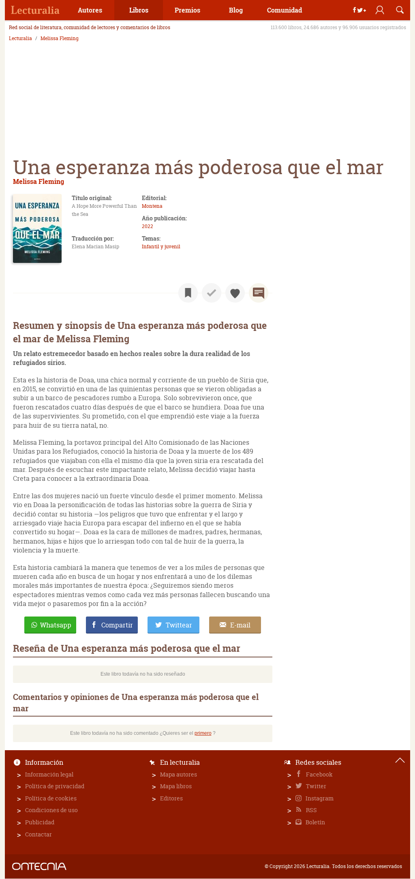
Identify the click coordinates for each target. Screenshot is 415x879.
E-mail (240, 625)
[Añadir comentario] (258, 293)
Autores (90, 10)
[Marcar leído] (211, 293)
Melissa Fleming (60, 38)
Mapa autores (178, 774)
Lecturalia (20, 38)
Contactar (38, 834)
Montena (152, 206)
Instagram (319, 798)
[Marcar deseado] (235, 293)
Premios (187, 10)
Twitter (315, 786)
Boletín (314, 822)
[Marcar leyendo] (188, 293)
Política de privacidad (54, 786)
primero (203, 733)
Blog (236, 10)
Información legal (49, 774)
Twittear (179, 625)
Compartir (117, 625)
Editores (171, 798)
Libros (138, 10)
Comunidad (284, 10)
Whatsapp (55, 625)
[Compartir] (359, 10)
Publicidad (39, 822)
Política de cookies (51, 798)
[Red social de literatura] (35, 10)
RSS (311, 810)
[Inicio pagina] (400, 760)
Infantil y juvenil (161, 246)
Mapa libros (176, 786)
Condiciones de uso (51, 810)
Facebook (319, 774)
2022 (147, 226)
